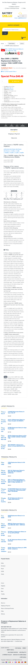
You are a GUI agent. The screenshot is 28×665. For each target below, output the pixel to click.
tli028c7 (24, 648)
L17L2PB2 (17, 151)
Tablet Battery (11, 43)
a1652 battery (23, 657)
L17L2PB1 (16, 152)
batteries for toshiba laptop (19, 654)
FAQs (24, 8)
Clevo (2, 588)
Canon (2, 583)
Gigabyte (3, 585)
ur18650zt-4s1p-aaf (7, 654)
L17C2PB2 (12, 151)
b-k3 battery (18, 648)
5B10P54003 (6, 151)
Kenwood (3, 566)
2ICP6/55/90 (6, 149)
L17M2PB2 (6, 152)
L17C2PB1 (11, 152)
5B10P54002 (18, 149)
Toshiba (3, 594)
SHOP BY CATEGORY (14, 25)
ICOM (2, 571)
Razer (2, 568)
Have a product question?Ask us (9, 71)
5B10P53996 (12, 149)
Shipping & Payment (14, 6)
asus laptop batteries (13, 652)
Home (2, 43)
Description (13, 130)
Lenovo (22, 43)
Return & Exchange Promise (12, 8)
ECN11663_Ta (10, 88)
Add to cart (16, 81)
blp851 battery (10, 649)
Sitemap (3, 614)
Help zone (14, 138)
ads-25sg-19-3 (22, 652)
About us (3, 603)
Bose (2, 591)
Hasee (2, 574)
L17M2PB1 (21, 152)
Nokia (2, 563)
